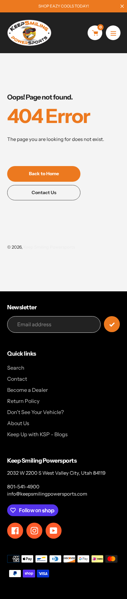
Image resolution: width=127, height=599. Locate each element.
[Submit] (112, 324)
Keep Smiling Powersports (49, 247)
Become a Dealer (27, 390)
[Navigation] (113, 32)
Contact (17, 379)
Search (15, 367)
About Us (18, 423)
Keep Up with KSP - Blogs (37, 434)
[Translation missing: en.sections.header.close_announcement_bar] (122, 6)
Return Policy (23, 401)
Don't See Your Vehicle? (35, 412)
